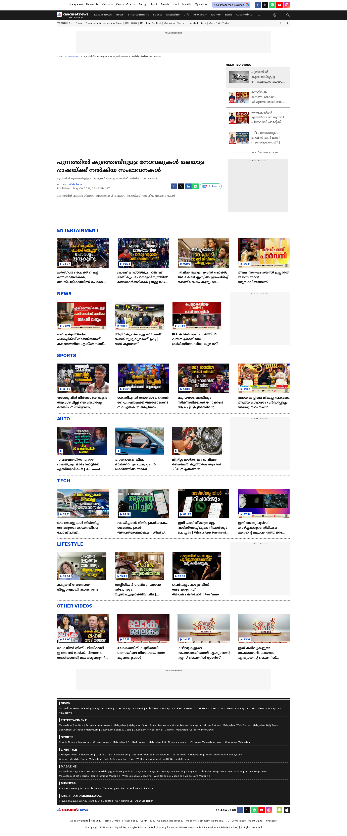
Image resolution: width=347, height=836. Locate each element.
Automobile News (90, 788)
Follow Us (214, 186)
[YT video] (279, 5)
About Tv (96, 820)
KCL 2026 (131, 23)
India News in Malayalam (160, 708)
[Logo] (74, 15)
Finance (148, 788)
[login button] (275, 15)
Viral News (65, 712)
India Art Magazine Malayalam (142, 771)
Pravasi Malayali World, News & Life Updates (86, 800)
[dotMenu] (260, 15)
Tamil (154, 4)
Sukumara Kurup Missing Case (104, 23)
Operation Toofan (174, 23)
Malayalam (76, 4)
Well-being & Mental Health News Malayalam (163, 759)
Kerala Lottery (197, 23)
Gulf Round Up (124, 800)
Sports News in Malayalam (75, 742)
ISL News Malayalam (176, 742)
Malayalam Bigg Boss (265, 725)
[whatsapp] (272, 5)
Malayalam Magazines (72, 771)
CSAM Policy (147, 820)
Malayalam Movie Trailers (205, 725)
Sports (157, 14)
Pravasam (200, 14)
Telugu (143, 4)
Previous (281, 23)
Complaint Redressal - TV (213, 820)
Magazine (173, 14)
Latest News (103, 14)
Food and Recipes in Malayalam (150, 754)
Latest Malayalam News (129, 708)
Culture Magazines (256, 771)
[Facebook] (258, 5)
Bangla (165, 4)
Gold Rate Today (219, 23)
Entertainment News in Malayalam (106, 725)
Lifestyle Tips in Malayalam (112, 754)
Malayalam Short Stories (74, 776)
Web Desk (75, 184)
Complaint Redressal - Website (176, 820)
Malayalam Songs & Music (116, 729)
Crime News (201, 708)
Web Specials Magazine (168, 776)
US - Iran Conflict (150, 23)
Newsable (92, 4)
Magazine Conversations (227, 771)
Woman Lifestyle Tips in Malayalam (80, 759)
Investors (271, 820)
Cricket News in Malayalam (109, 742)
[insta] (287, 5)
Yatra (228, 14)
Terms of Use (111, 820)
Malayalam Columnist (198, 771)
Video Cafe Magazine (197, 776)
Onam (79, 23)
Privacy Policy (130, 820)
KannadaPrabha (126, 4)
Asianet (72, 809)
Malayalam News (69, 708)
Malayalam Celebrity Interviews (195, 729)
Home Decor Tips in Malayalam (223, 754)
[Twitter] (265, 5)
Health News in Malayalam (186, 754)
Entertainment (138, 14)
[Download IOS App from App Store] (287, 810)
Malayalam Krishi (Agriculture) (104, 771)
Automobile (244, 14)
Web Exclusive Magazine (137, 776)
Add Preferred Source (229, 4)
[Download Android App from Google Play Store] (279, 810)
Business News (68, 788)
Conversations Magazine (105, 776)
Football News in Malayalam (144, 742)
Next (287, 23)
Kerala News (184, 708)
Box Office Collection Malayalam (78, 729)
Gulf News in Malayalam (266, 708)
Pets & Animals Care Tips (119, 759)
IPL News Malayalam (202, 742)
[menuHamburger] (281, 15)
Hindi (175, 4)
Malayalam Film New (71, 725)
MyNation (201, 4)
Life (186, 14)
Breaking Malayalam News (96, 708)
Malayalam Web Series (237, 725)
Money (216, 14)
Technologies (111, 788)
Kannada (107, 4)
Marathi (187, 4)
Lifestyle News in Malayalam (76, 754)
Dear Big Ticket (144, 800)
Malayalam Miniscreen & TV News (154, 729)
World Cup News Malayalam (234, 742)
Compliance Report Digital (247, 820)
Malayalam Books (172, 771)
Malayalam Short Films (142, 725)
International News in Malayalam (230, 708)
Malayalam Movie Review (173, 725)
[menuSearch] (288, 15)
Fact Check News (131, 788)
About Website (79, 820)
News (120, 14)
